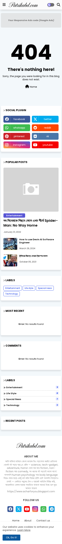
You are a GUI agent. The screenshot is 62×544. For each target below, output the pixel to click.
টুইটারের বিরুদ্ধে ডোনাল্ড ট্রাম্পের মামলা (33, 256)
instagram (19, 145)
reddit (47, 127)
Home (33, 87)
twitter (48, 119)
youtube (48, 145)
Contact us (43, 520)
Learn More (23, 530)
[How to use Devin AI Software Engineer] (10, 244)
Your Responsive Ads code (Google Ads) (31, 20)
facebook (19, 119)
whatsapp (19, 127)
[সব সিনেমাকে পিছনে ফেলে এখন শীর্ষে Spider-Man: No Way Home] (31, 190)
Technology (11, 293)
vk (47, 136)
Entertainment (12, 288)
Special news (45, 288)
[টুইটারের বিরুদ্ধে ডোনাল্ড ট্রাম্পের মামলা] (10, 260)
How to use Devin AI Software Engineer (36, 241)
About (28, 520)
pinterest (19, 136)
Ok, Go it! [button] (11, 537)
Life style (29, 288)
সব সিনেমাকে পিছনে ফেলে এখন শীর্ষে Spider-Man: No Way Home (30, 223)
